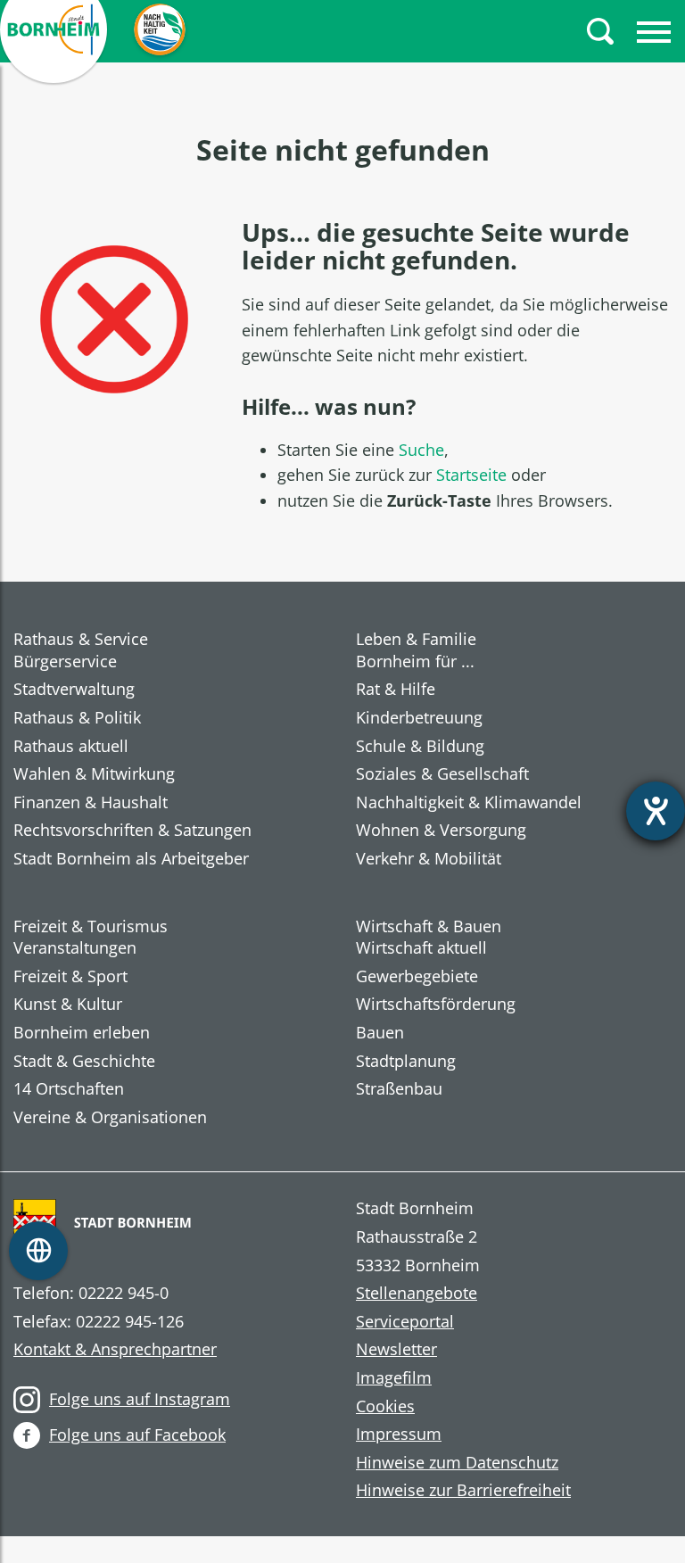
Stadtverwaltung (74, 689)
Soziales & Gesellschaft (442, 774)
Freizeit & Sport (70, 977)
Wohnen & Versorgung (441, 830)
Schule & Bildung (420, 747)
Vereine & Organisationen (110, 1118)
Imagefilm (394, 1378)
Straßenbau (399, 1089)
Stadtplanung (406, 1061)
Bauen (380, 1033)
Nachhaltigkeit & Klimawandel (469, 803)
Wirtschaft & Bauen (428, 926)
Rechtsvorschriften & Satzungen (132, 830)
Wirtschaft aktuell (421, 948)
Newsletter (396, 1350)
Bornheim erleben (81, 1033)
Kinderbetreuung (419, 718)
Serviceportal (405, 1322)
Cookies (385, 1407)
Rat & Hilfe (395, 689)
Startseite (471, 474)
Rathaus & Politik (77, 718)
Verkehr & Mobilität (428, 859)
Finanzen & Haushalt (90, 803)
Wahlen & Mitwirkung (94, 774)
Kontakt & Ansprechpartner (115, 1350)
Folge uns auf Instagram (139, 1399)
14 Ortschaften (68, 1089)
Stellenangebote (416, 1293)
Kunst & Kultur (67, 1004)
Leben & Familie (416, 638)
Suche (421, 449)
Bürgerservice (65, 662)
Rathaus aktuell (70, 747)
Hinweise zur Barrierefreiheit (463, 1491)
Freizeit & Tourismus (90, 926)
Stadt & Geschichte (84, 1061)
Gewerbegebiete (417, 977)
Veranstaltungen (74, 948)
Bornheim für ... (415, 662)
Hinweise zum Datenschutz (457, 1463)
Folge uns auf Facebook (137, 1434)
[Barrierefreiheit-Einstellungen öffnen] (655, 811)
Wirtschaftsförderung (436, 1004)
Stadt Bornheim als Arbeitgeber (131, 859)
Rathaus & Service (80, 638)
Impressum (399, 1434)
